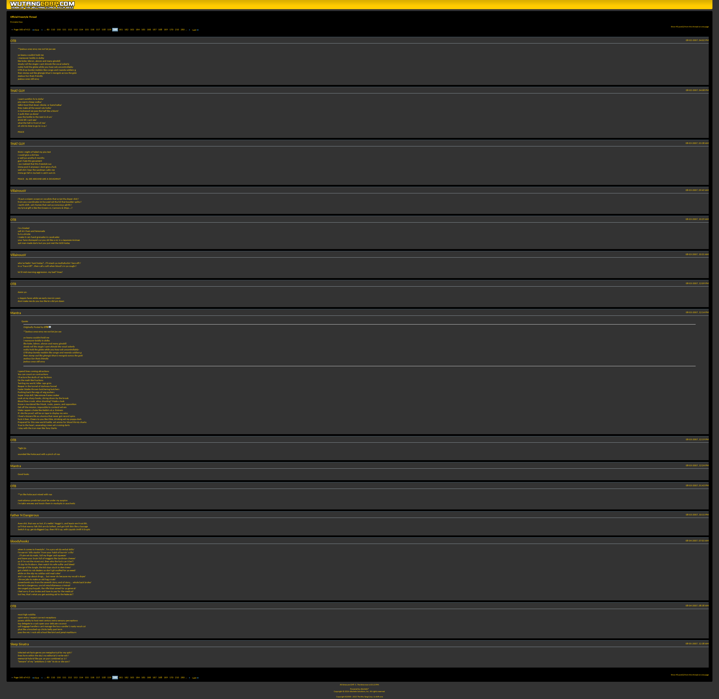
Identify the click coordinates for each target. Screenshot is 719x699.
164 (138, 29)
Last (194, 30)
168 (160, 29)
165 (143, 29)
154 (81, 29)
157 (98, 29)
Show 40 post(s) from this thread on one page (690, 27)
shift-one (379, 697)
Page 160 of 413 (22, 29)
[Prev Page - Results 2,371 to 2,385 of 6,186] (42, 30)
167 (155, 29)
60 (48, 29)
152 (70, 29)
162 (126, 29)
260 (183, 29)
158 (104, 29)
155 (87, 29)
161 (121, 29)
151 (64, 29)
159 (109, 29)
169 (166, 29)
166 (149, 29)
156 (92, 29)
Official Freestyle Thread (23, 17)
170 (171, 29)
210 (177, 29)
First (37, 30)
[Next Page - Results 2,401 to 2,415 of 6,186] (189, 30)
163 (132, 29)
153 (76, 29)
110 (53, 29)
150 (59, 29)
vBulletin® (364, 689)
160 (115, 29)
